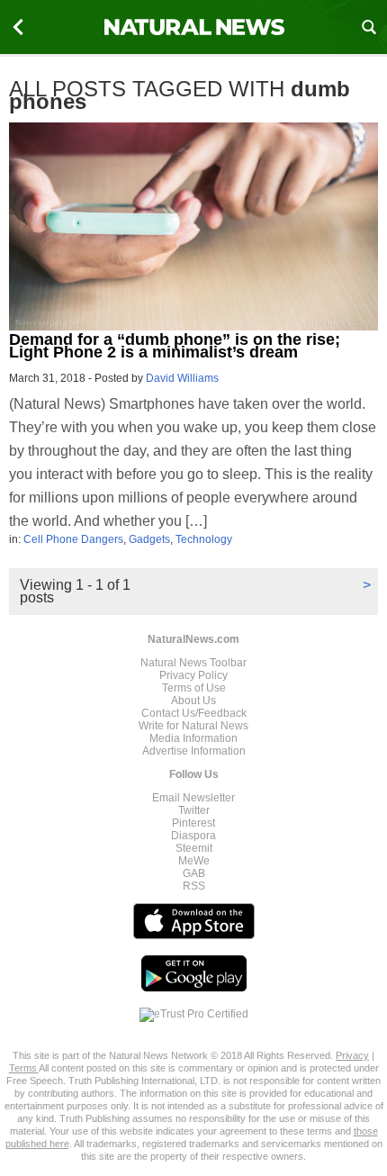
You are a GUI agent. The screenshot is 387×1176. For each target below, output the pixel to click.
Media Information (193, 738)
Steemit (194, 848)
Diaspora (193, 835)
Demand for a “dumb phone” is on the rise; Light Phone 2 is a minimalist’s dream (174, 345)
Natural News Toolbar (193, 662)
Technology (204, 539)
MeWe (194, 861)
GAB (194, 873)
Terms (24, 1068)
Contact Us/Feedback (194, 713)
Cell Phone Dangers (73, 539)
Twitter (194, 810)
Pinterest (193, 823)
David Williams (182, 378)
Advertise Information (194, 751)
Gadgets (149, 539)
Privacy (352, 1055)
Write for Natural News (193, 725)
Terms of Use (194, 688)
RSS (194, 886)
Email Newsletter (193, 798)
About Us (193, 700)
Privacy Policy (193, 675)
